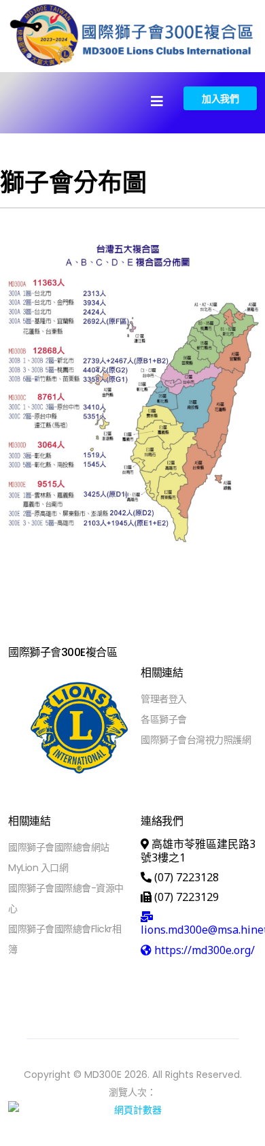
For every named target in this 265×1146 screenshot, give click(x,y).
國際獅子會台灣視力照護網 (196, 740)
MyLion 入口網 (38, 867)
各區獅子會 (164, 719)
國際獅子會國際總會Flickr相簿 (64, 939)
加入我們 (220, 98)
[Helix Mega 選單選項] (157, 101)
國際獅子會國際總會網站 (58, 847)
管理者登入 (164, 699)
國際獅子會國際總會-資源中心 (66, 898)
